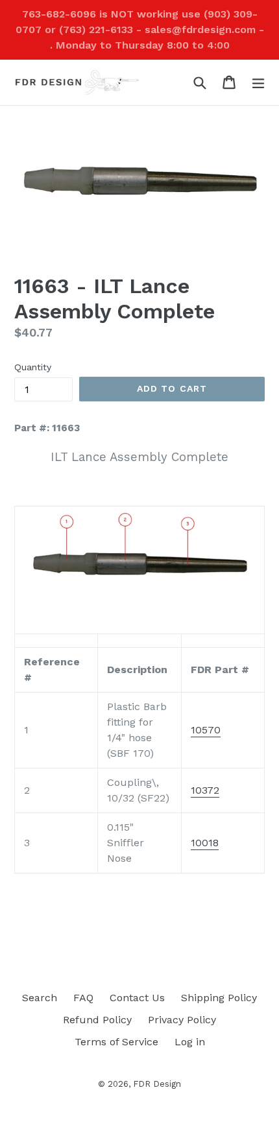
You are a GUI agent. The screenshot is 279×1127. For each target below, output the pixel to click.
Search (39, 997)
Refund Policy (97, 1020)
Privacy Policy (182, 1020)
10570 (206, 730)
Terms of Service (116, 1042)
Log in (190, 1042)
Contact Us (137, 997)
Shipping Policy (219, 997)
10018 (205, 842)
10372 (205, 790)
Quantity (32, 367)
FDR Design (157, 1084)
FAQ (83, 997)
